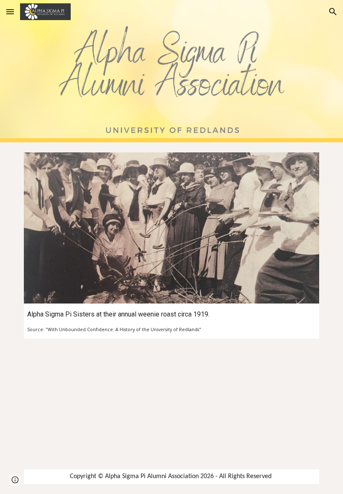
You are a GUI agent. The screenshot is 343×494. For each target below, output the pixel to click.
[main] (171, 321)
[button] (10, 11)
